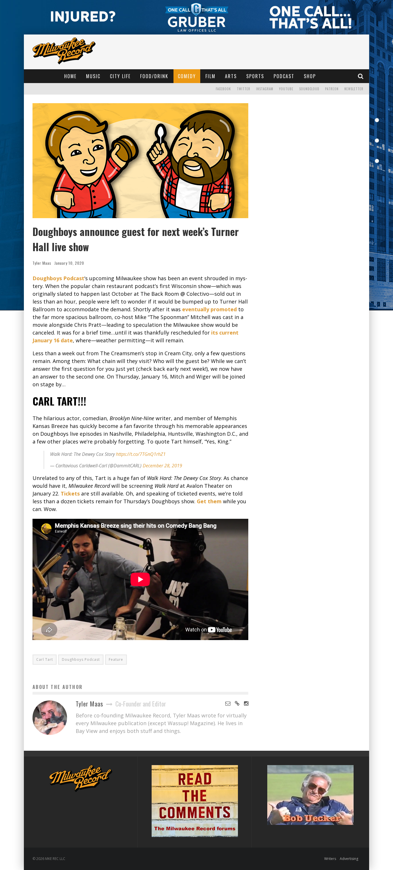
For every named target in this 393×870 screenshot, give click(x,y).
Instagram (264, 89)
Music (93, 76)
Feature (116, 659)
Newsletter (353, 89)
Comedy (187, 76)
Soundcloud (309, 89)
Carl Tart (44, 659)
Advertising (349, 858)
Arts (231, 76)
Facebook (223, 89)
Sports (255, 76)
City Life (120, 76)
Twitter (243, 89)
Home (70, 76)
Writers (330, 858)
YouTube (286, 89)
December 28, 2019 (162, 465)
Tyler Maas (42, 263)
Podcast (284, 76)
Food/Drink (154, 76)
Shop (310, 76)
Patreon (332, 89)
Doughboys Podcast (81, 659)
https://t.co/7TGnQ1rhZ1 (141, 454)
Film (210, 76)
